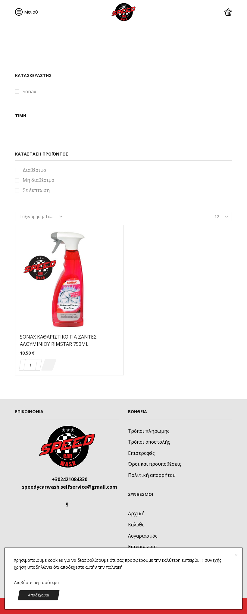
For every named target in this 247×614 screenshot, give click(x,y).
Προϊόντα (92, 42)
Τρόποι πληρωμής (149, 431)
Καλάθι (136, 524)
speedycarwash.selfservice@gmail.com (69, 487)
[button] (48, 365)
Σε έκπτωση (36, 190)
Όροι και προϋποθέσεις (154, 464)
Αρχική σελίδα (30, 42)
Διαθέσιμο (34, 170)
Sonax (29, 91)
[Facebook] (67, 503)
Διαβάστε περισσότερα (36, 582)
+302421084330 (69, 479)
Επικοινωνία (142, 546)
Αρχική (136, 513)
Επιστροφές (141, 453)
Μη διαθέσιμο (38, 180)
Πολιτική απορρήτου (152, 475)
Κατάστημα (64, 42)
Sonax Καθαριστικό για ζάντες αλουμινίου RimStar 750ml (58, 340)
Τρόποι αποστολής (149, 442)
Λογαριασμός (143, 535)
